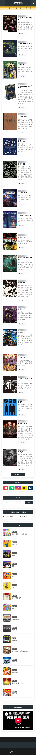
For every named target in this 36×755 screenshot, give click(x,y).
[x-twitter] (27, 8)
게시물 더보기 (18, 474)
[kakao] (30, 8)
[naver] (23, 8)
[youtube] (16, 8)
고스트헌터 (21, 332)
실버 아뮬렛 (21, 164)
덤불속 (20, 402)
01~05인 (21, 213)
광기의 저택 (21, 309)
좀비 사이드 (21, 237)
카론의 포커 (21, 282)
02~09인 (21, 84)
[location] (13, 8)
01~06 (20, 235)
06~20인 (21, 376)
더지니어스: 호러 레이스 (25, 18)
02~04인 (21, 162)
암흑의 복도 (21, 64)
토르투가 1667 (22, 116)
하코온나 (21, 452)
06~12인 (21, 421)
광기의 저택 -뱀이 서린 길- (25, 258)
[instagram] (20, 8)
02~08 (20, 139)
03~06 (20, 41)
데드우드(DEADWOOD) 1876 (25, 87)
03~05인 (21, 280)
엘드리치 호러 (22, 193)
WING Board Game (23, 752)
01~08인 (21, 190)
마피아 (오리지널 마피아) (25, 379)
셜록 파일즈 (21, 141)
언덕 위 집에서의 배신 (25, 44)
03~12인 (21, 15)
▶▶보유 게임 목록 (23, 516)
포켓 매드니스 (22, 357)
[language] (9, 8)
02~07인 (21, 62)
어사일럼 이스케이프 (24, 215)
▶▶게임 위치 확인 (8, 516)
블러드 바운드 (22, 423)
